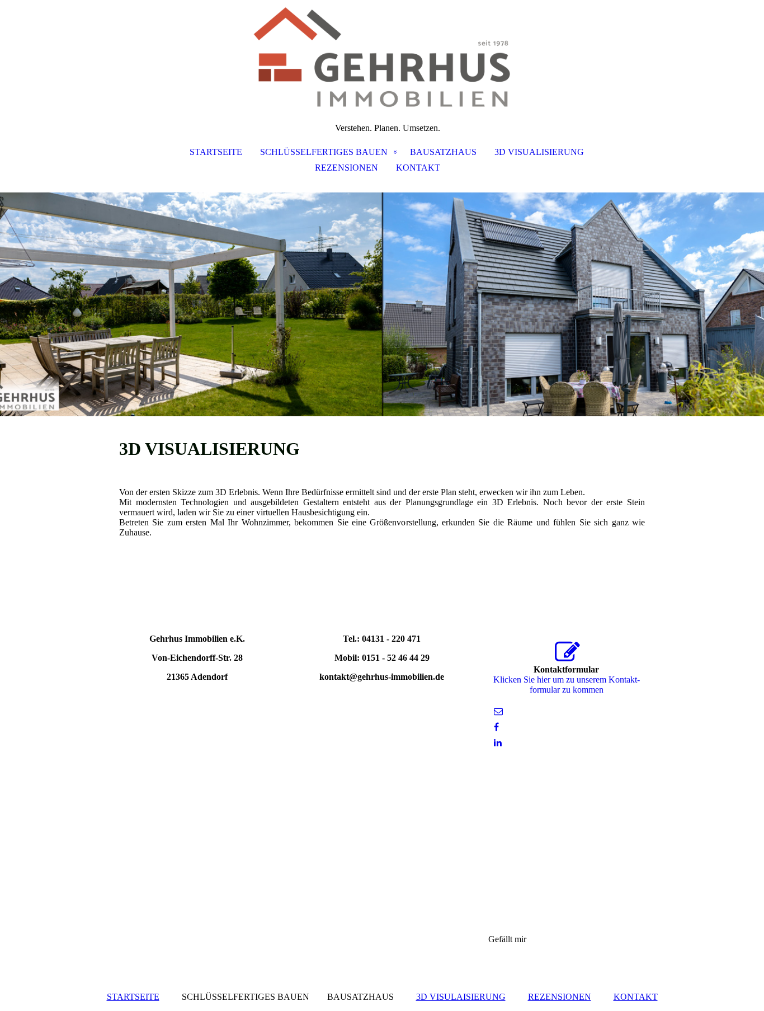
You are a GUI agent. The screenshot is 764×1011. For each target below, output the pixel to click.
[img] (382, 56)
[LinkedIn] (498, 742)
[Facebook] (496, 727)
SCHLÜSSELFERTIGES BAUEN (324, 152)
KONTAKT (418, 167)
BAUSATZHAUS (443, 152)
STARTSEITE (216, 152)
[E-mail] (498, 711)
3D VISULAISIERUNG (461, 996)
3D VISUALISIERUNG (539, 152)
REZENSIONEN (346, 167)
